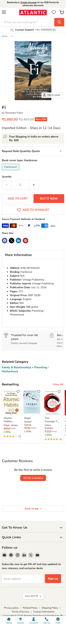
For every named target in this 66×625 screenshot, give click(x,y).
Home (4, 36)
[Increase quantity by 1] (33, 185)
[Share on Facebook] (4, 240)
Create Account (28, 2)
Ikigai (27, 418)
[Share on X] (11, 240)
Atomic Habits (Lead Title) (11, 421)
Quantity (7, 176)
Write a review (33, 478)
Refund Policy (30, 608)
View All (58, 384)
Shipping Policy (50, 608)
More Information (18, 255)
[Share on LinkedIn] (18, 240)
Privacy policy (11, 608)
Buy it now (49, 199)
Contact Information (43, 611)
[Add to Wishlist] (18, 391)
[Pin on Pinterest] (25, 240)
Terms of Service (20, 611)
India (31, 596)
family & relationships (17, 367)
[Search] (59, 22)
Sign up (53, 579)
